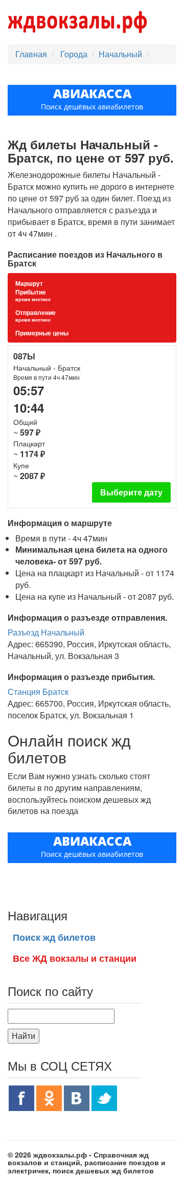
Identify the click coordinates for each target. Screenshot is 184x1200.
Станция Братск (38, 691)
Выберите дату (131, 492)
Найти (23, 1035)
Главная (31, 54)
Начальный (120, 54)
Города (74, 54)
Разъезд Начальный (46, 632)
